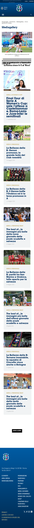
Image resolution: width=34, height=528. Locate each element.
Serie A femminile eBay (14, 226)
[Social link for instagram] (29, 517)
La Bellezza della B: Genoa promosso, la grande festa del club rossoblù (15, 153)
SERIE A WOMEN (23, 491)
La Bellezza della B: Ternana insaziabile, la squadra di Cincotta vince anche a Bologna (17, 360)
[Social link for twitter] (24, 517)
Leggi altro (17, 430)
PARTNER (21, 481)
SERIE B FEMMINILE (24, 494)
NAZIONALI (21, 478)
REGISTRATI (31, 1)
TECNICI (20, 483)
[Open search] (31, 14)
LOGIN (26, 1)
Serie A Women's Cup (14, 95)
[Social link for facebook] (26, 517)
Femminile (12, 21)
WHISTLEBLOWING (7, 481)
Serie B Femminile (12, 144)
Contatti (18, 0)
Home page (5, 21)
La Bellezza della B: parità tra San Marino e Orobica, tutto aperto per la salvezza (16, 277)
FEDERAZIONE (22, 476)
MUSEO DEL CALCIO (24, 496)
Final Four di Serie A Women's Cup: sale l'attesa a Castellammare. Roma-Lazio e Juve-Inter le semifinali (17, 107)
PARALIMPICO (22, 488)
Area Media (13, 0)
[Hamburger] (3, 15)
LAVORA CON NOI (7, 515)
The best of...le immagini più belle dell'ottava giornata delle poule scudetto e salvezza (17, 319)
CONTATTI (5, 476)
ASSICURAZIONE (23, 506)
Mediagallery (20, 21)
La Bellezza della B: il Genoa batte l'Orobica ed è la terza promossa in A (16, 194)
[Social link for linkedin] (31, 517)
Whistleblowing (6, 0)
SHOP (19, 499)
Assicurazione (12, 2)
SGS (19, 486)
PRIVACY (4, 512)
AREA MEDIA (6, 478)
